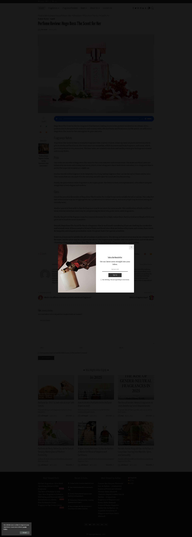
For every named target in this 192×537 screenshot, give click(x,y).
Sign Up (115, 275)
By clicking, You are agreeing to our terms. (115, 279)
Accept (24, 532)
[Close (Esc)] (131, 246)
